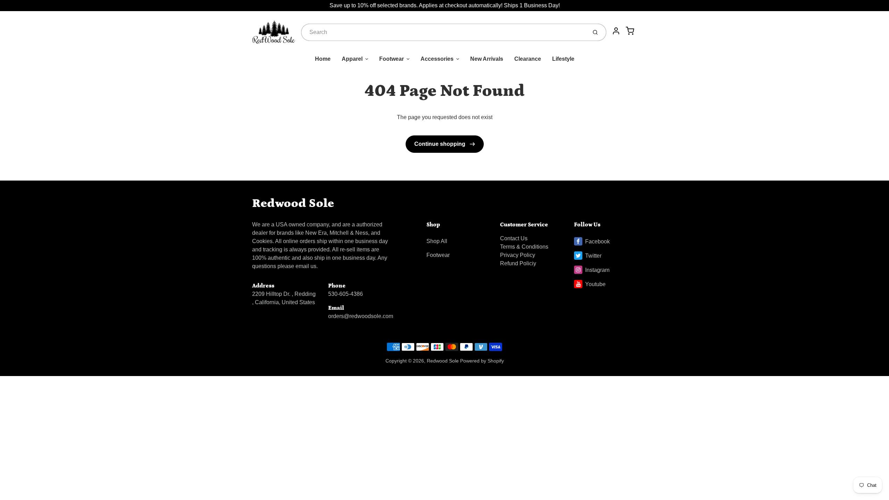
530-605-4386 (345, 294)
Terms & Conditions (524, 247)
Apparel (352, 59)
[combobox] (443, 32)
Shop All (436, 241)
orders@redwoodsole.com (360, 316)
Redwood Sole (293, 203)
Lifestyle (563, 59)
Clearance (527, 59)
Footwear (391, 59)
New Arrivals (486, 59)
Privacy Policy (517, 255)
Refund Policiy (518, 263)
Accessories (437, 59)
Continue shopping (440, 144)
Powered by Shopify (482, 361)
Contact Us (513, 238)
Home (323, 59)
